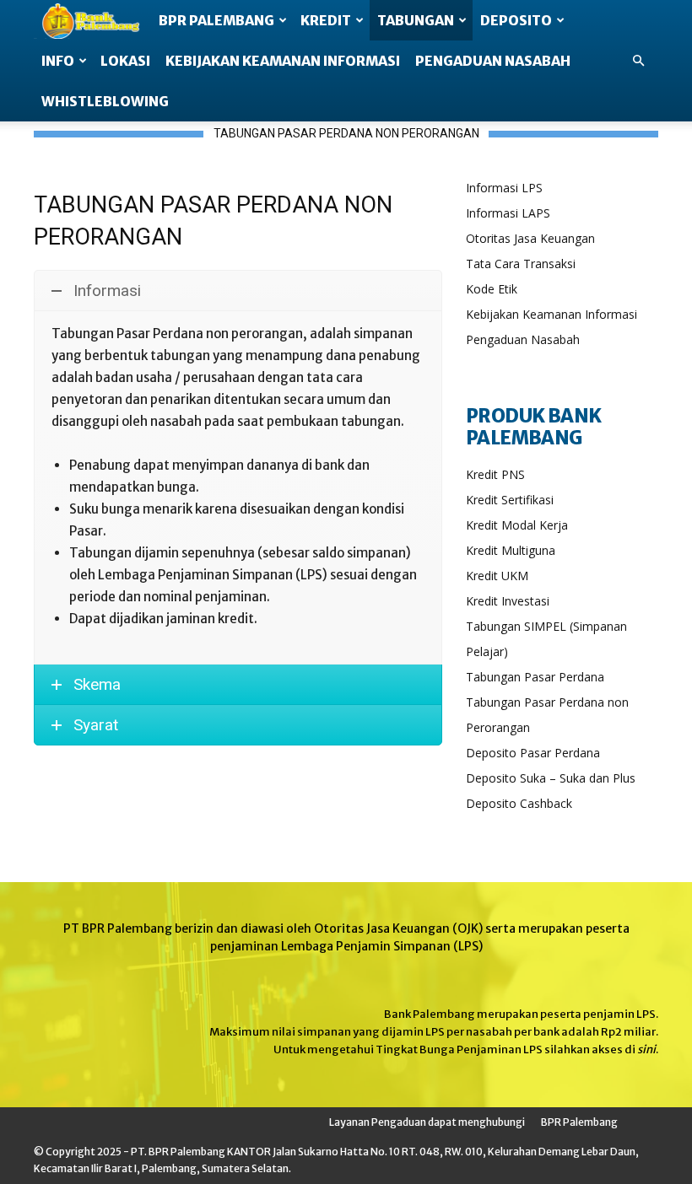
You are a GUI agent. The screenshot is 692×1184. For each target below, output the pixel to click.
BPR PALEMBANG (216, 20)
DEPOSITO (516, 20)
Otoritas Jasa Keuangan (530, 238)
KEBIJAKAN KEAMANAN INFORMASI (282, 60)
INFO (57, 60)
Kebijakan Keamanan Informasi (551, 314)
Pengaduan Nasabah (523, 339)
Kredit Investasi (507, 601)
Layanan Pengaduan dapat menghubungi (427, 1122)
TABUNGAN (415, 20)
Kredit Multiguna (510, 550)
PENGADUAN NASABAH (492, 60)
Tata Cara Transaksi (521, 264)
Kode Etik (491, 289)
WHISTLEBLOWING (105, 101)
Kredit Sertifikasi (510, 500)
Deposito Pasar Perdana (533, 753)
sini (646, 1049)
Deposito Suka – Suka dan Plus (550, 778)
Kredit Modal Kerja (517, 525)
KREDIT (325, 20)
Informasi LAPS (508, 213)
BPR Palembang (579, 1122)
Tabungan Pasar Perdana (535, 677)
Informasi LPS (504, 188)
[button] (638, 60)
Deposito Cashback (519, 803)
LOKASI (125, 60)
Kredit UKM (497, 576)
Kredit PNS (495, 474)
